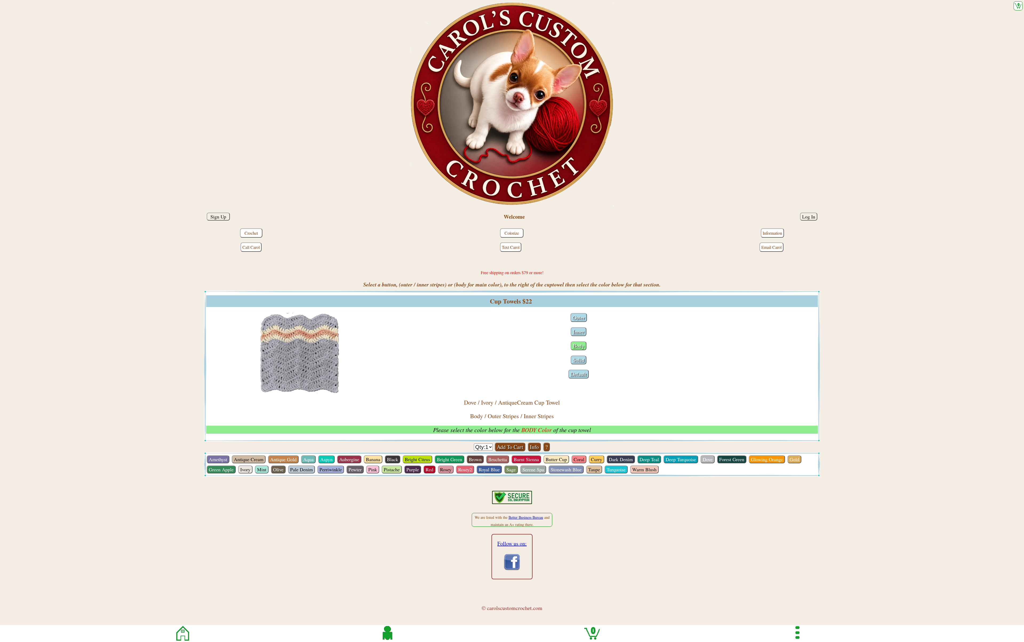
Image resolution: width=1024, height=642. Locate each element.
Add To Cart (510, 446)
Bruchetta (497, 459)
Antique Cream (248, 459)
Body (578, 345)
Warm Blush (644, 469)
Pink (372, 469)
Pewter (355, 469)
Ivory (245, 469)
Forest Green (731, 459)
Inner (578, 331)
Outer (579, 317)
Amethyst (218, 459)
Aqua (308, 459)
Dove (708, 459)
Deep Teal (649, 459)
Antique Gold (283, 459)
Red (429, 469)
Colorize (512, 233)
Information (772, 233)
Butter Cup (556, 459)
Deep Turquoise (681, 459)
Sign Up (218, 216)
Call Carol (251, 247)
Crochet (251, 233)
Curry (596, 459)
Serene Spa (533, 469)
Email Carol (771, 247)
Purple (412, 469)
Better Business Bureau (526, 517)
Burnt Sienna (526, 459)
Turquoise (616, 469)
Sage (511, 469)
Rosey (445, 469)
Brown (475, 459)
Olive (278, 469)
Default (578, 374)
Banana (373, 459)
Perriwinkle (330, 469)
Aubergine (349, 459)
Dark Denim (621, 459)
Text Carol (510, 247)
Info (534, 446)
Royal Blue (489, 469)
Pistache (392, 469)
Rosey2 (465, 469)
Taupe (594, 469)
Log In (808, 216)
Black (392, 459)
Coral (579, 459)
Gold (794, 459)
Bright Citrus (417, 459)
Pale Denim (301, 469)
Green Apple (221, 469)
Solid (578, 360)
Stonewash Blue (566, 469)
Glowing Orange (767, 459)
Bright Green (449, 459)
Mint (261, 469)
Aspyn (326, 459)
